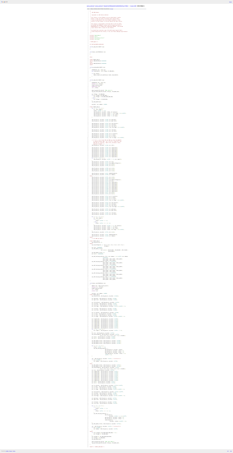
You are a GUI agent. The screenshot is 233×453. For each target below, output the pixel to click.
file (112, 8)
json (231, 451)
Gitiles (7, 451)
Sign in (230, 1)
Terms (14, 451)
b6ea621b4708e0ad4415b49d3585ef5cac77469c (116, 6)
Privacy (10, 451)
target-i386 (133, 6)
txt (228, 451)
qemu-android (90, 6)
